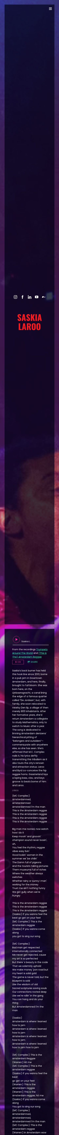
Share (34, 661)
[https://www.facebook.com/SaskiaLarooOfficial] (22, 297)
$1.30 (18, 661)
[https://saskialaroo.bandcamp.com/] (43, 297)
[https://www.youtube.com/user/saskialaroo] (36, 297)
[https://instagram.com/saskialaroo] (15, 297)
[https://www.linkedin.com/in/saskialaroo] (29, 297)
